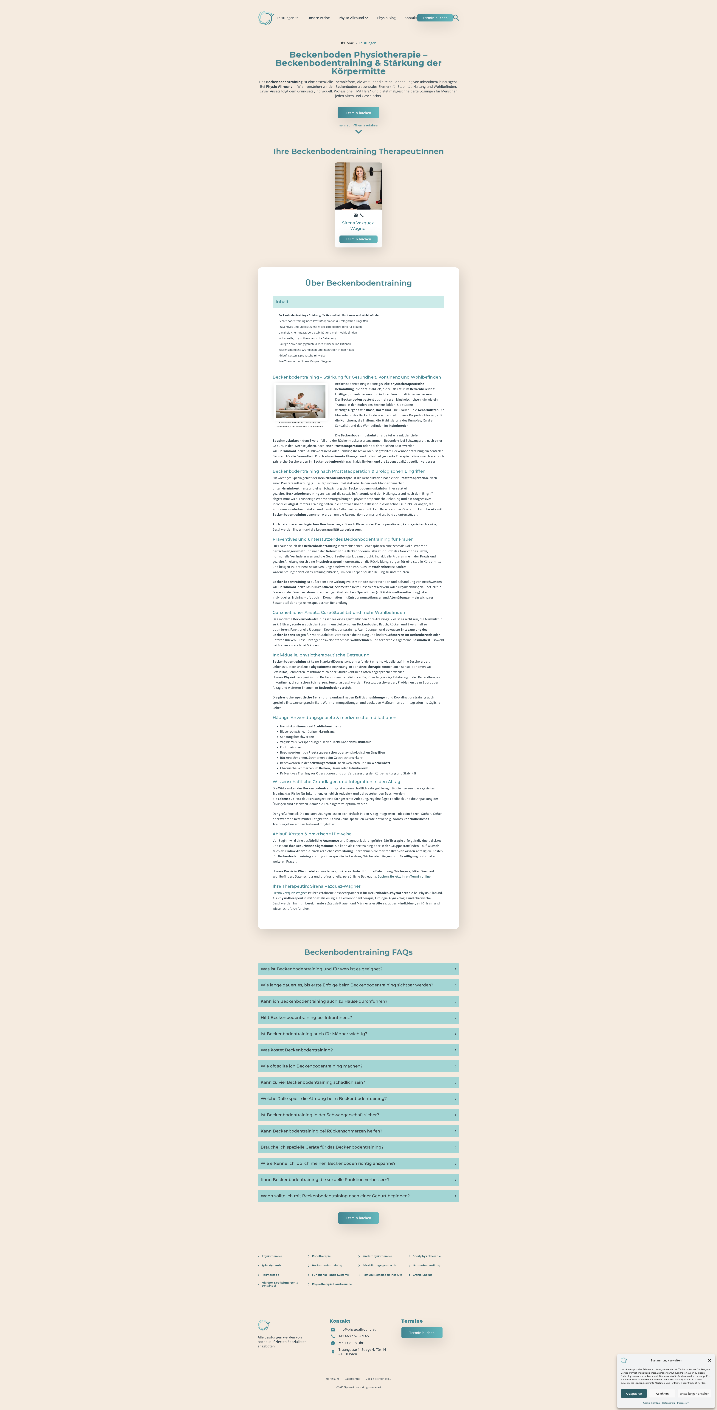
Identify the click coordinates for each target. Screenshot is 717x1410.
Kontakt (411, 18)
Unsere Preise (319, 18)
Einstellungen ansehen (694, 1393)
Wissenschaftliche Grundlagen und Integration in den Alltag (316, 349)
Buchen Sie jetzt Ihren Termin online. (404, 876)
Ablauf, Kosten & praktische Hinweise (302, 355)
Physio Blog (386, 18)
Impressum (683, 1402)
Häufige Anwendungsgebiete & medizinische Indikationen (315, 344)
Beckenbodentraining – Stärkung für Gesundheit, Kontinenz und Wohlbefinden (329, 315)
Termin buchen (435, 18)
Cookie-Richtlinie (651, 1402)
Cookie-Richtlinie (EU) (379, 1378)
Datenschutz (668, 1402)
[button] (709, 1360)
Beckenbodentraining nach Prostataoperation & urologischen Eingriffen (323, 321)
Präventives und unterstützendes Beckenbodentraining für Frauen (320, 327)
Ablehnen (662, 1393)
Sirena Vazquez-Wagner (290, 893)
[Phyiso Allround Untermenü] (366, 17)
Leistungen (285, 18)
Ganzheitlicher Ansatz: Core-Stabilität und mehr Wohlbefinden (318, 332)
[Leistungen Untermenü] (297, 17)
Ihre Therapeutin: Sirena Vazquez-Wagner (305, 361)
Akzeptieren (634, 1393)
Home (349, 43)
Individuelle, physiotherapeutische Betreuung (307, 338)
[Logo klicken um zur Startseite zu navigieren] (267, 17)
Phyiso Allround (351, 18)
